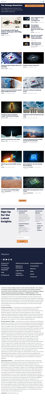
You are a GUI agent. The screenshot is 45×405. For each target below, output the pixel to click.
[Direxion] (3, 1)
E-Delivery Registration (19, 274)
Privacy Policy (34, 266)
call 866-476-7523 (29, 293)
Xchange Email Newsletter (23, 212)
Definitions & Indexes (22, 263)
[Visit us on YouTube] (6, 260)
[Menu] (43, 1)
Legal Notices (20, 270)
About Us (33, 268)
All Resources (5, 275)
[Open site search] (41, 1)
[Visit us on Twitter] (1, 260)
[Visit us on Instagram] (8, 260)
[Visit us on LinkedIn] (4, 260)
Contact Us (33, 277)
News (32, 271)
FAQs (2, 272)
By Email (39, 223)
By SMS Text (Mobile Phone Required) (40, 228)
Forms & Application (36, 263)
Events (32, 274)
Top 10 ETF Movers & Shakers (24, 225)
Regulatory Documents (19, 267)
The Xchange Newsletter (5, 269)
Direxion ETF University (5, 264)
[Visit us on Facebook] (11, 260)
